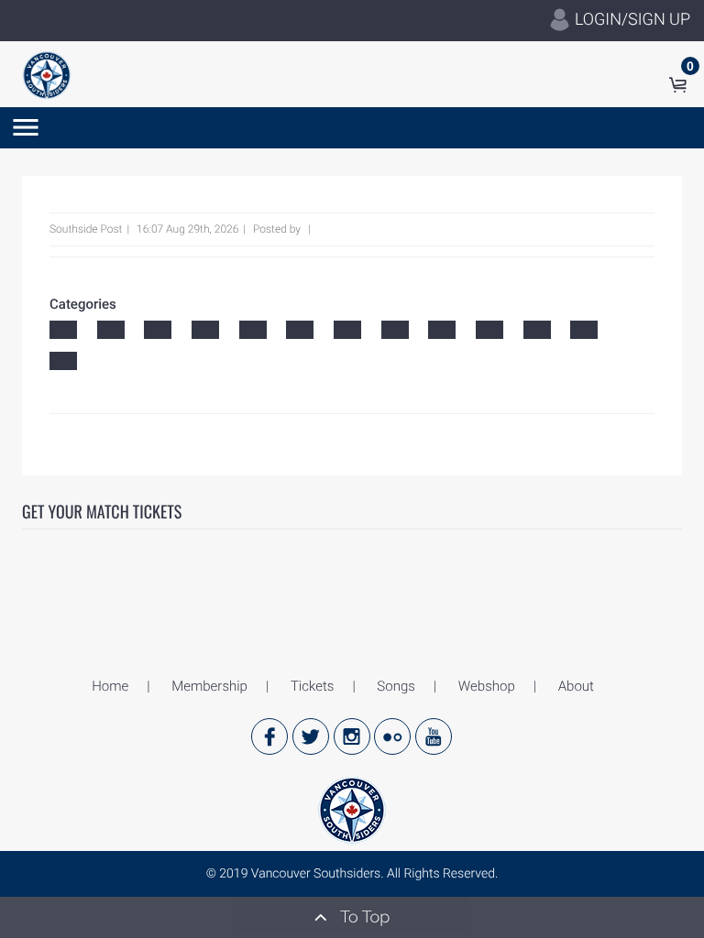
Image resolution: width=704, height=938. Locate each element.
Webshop (486, 686)
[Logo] (47, 74)
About (576, 686)
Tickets (312, 686)
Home (110, 686)
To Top (363, 917)
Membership (209, 686)
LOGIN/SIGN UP (630, 19)
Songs (395, 686)
